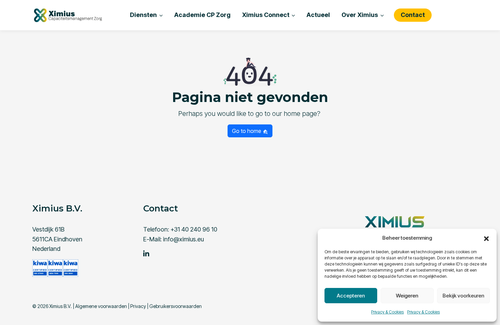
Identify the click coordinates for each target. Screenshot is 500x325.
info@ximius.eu (183, 239)
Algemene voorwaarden (101, 306)
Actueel (318, 14)
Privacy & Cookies (387, 311)
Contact (413, 14)
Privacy (138, 306)
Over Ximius (359, 14)
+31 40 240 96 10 (193, 229)
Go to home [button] (247, 130)
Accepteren (351, 295)
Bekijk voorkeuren (463, 295)
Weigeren (407, 295)
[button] (486, 238)
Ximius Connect (265, 14)
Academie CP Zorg (202, 14)
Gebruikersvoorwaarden (175, 306)
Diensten (143, 14)
